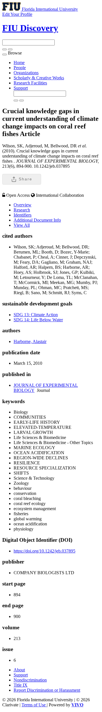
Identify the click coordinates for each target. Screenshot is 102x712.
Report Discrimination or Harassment (47, 690)
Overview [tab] (22, 204)
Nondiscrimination (30, 680)
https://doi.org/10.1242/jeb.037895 (44, 551)
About (19, 669)
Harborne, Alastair (30, 341)
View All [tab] (22, 225)
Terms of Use (34, 704)
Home (19, 62)
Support (21, 88)
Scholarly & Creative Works (39, 77)
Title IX (20, 685)
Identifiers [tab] (22, 215)
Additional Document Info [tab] (37, 220)
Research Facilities (30, 82)
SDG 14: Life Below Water (38, 319)
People (20, 67)
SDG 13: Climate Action (36, 314)
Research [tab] (22, 210)
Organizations (26, 72)
